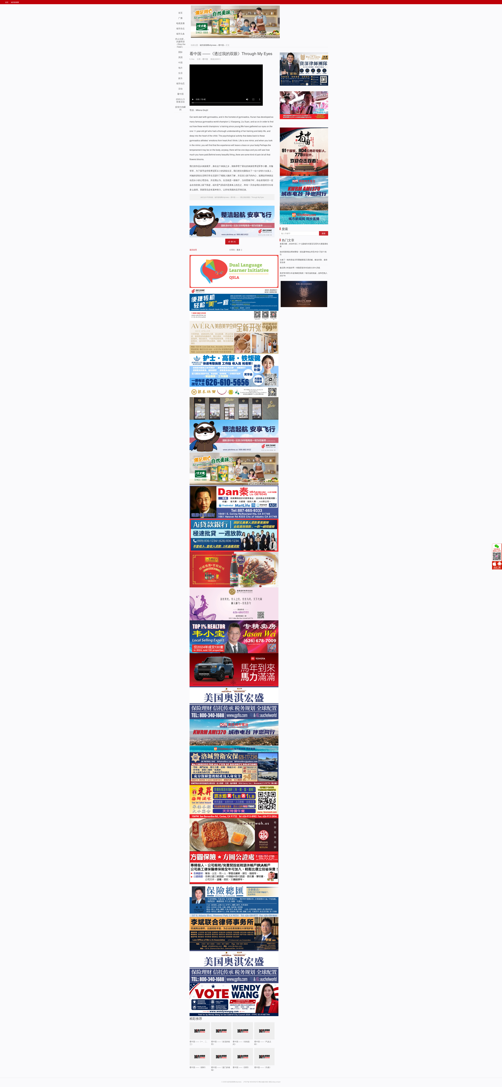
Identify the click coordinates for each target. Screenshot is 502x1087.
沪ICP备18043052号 (250, 1082)
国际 (180, 51)
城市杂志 (180, 28)
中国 (180, 62)
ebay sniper (276, 1082)
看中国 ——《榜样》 (198, 1067)
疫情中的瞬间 (180, 108)
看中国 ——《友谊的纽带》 (220, 1042)
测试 (266, 1082)
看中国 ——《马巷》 (262, 1067)
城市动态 (180, 83)
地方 (180, 67)
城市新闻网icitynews (208, 45)
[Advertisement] (299, 326)
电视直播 (180, 23)
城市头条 (180, 33)
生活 (180, 72)
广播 (180, 17)
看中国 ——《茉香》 (241, 1067)
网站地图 (261, 1082)
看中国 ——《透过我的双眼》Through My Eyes (231, 53)
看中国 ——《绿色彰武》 (241, 1042)
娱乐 (180, 78)
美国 (180, 57)
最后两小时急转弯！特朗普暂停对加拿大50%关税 (300, 267)
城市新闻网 (15, 2)
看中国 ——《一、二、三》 (199, 1042)
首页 (6, 2)
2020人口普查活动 (180, 100)
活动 (180, 88)
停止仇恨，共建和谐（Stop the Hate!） (180, 42)
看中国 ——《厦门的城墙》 (220, 1068)
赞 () (233, 241)
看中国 (221, 45)
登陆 (270, 1082)
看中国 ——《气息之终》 (262, 1042)
